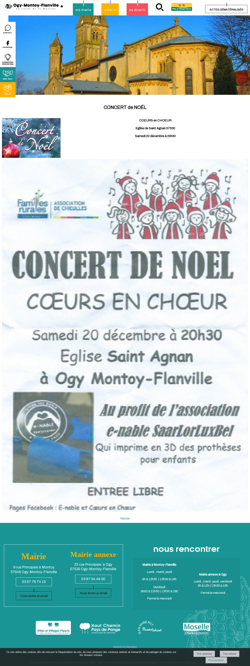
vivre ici (110, 10)
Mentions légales (125, 647)
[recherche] (159, 7)
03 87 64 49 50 (93, 579)
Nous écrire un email (34, 596)
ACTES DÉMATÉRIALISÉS (226, 9)
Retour (125, 518)
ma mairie (83, 10)
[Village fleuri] (181, 7)
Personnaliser (216, 660)
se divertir (137, 10)
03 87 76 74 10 (34, 582)
